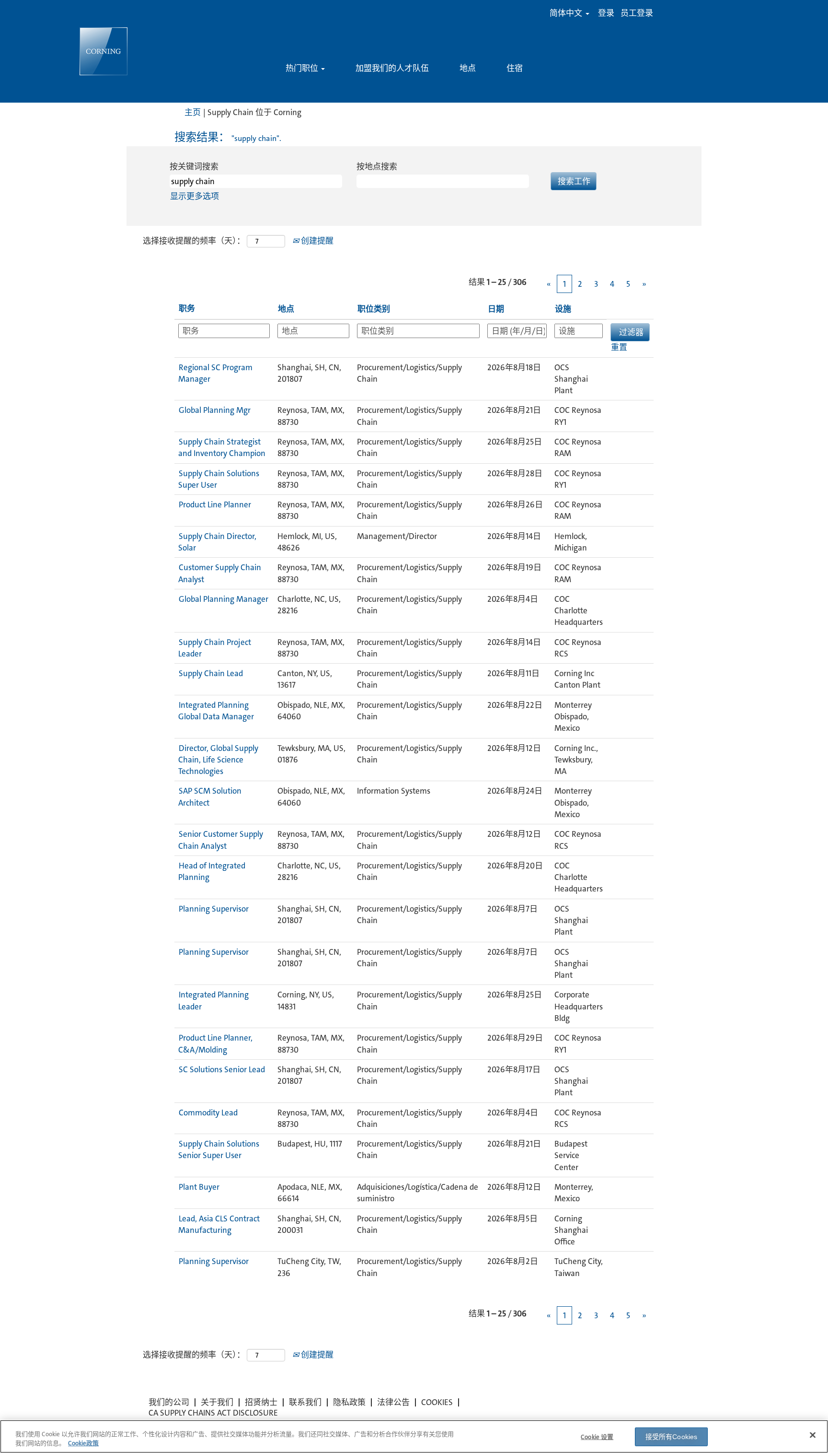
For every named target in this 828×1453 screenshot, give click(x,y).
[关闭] (812, 1435)
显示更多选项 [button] (194, 196)
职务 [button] (187, 308)
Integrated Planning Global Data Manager (216, 711)
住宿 (514, 68)
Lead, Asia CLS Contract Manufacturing (219, 1224)
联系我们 (305, 1402)
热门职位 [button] (303, 68)
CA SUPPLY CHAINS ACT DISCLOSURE (213, 1412)
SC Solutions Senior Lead (222, 1069)
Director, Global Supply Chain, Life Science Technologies (218, 760)
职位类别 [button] (373, 309)
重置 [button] (619, 347)
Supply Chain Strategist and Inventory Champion (221, 447)
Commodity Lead (208, 1112)
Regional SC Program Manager (215, 373)
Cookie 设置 (597, 1437)
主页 (192, 112)
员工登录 (637, 13)
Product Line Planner (215, 504)
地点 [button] (286, 309)
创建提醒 (316, 240)
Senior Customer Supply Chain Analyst (220, 840)
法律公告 (393, 1402)
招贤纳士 (261, 1402)
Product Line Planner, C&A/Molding (215, 1043)
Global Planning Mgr (215, 410)
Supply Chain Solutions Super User (218, 479)
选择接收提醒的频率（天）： (194, 240)
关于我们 (217, 1402)
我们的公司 (169, 1402)
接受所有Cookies (671, 1437)
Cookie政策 (83, 1443)
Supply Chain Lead (211, 673)
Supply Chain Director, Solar (217, 542)
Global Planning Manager (223, 599)
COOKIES (437, 1402)
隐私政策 (349, 1402)
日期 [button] (496, 309)
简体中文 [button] (567, 13)
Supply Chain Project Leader (214, 648)
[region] (414, 1436)
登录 (606, 13)
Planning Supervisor (214, 908)
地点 (468, 68)
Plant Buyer (199, 1187)
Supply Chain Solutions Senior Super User (218, 1149)
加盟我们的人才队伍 (392, 68)
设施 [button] (563, 309)
